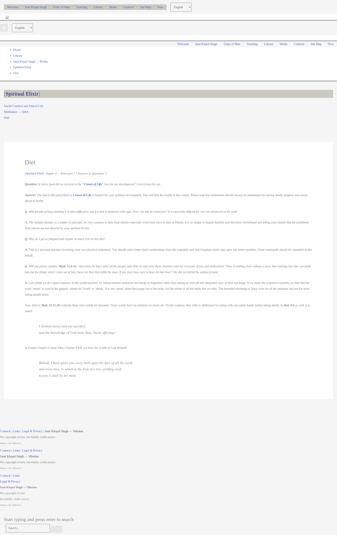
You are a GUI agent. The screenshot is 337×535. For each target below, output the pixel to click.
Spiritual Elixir (22, 94)
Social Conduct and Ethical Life (23, 106)
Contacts (128, 7)
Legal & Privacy (32, 431)
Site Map (145, 7)
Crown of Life (93, 184)
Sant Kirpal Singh (36, 7)
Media (113, 7)
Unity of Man (61, 7)
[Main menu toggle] (4, 28)
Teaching (81, 7)
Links (16, 431)
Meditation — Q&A (16, 111)
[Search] (56, 529)
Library (98, 7)
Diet (6, 117)
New (160, 7)
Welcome (13, 7)
